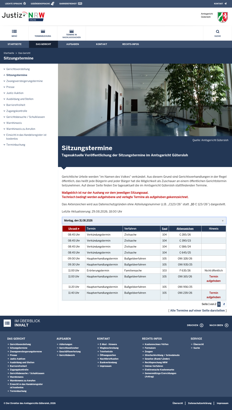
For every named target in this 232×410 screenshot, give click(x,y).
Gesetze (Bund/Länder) (157, 358)
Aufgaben (72, 44)
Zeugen (149, 351)
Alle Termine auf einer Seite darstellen (197, 310)
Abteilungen (65, 344)
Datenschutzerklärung (200, 403)
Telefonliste (106, 351)
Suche (217, 36)
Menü (14, 36)
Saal (164, 228)
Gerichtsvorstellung (18, 69)
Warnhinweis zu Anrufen (20, 129)
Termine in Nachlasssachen (72, 36)
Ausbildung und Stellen (19, 99)
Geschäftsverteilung (70, 351)
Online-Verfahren (154, 366)
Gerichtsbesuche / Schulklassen (25, 117)
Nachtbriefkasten (109, 358)
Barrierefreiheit (68, 4)
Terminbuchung (43, 36)
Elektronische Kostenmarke (159, 369)
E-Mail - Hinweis (108, 344)
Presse (10, 87)
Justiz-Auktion (14, 93)
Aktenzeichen (185, 228)
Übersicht (198, 344)
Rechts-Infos (130, 44)
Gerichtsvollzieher (69, 348)
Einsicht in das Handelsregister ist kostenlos (26, 136)
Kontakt (218, 4)
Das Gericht (43, 44)
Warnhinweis (14, 123)
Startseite (15, 44)
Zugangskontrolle (16, 111)
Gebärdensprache (40, 4)
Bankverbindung (108, 362)
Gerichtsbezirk (67, 355)
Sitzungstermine (16, 75)
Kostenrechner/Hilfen (156, 344)
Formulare (150, 348)
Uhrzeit (72, 228)
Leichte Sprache (13, 4)
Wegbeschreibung (109, 348)
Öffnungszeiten (108, 355)
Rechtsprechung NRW (156, 362)
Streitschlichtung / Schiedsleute (162, 355)
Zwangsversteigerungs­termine (24, 81)
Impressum (105, 366)
